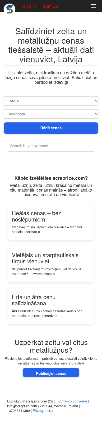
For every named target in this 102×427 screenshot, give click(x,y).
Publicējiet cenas (51, 373)
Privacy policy (43, 410)
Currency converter (72, 401)
